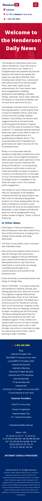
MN (30, 438)
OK (13, 444)
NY (35, 441)
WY (31, 447)
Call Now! (10, 10)
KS (9, 438)
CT (22, 436)
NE (18, 441)
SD (25, 444)
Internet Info (21, 385)
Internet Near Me (21, 378)
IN (6, 438)
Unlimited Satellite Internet (21, 425)
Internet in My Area (21, 368)
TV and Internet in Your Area (21, 392)
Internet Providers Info (21, 354)
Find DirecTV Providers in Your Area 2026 (21, 389)
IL (4, 438)
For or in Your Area (19, 14)
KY (11, 438)
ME (24, 438)
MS (38, 438)
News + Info (21, 432)
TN (28, 444)
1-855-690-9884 (13, 19)
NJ (24, 441)
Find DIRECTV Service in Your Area (21, 357)
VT (17, 447)
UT (11, 447)
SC (22, 444)
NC (11, 441)
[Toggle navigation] (35, 4)
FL (26, 436)
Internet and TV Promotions (21, 375)
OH (10, 444)
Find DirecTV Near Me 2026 (21, 371)
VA (14, 447)
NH (21, 441)
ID (34, 436)
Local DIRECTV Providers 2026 (21, 361)
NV (31, 441)
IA (32, 436)
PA (19, 444)
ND (14, 441)
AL (7, 436)
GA (29, 436)
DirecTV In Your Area (21, 404)
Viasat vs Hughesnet (21, 409)
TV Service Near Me (21, 382)
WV (27, 447)
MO (34, 438)
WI (24, 447)
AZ (13, 436)
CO (19, 436)
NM (27, 441)
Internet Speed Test (21, 413)
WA (20, 447)
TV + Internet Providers (21, 417)
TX (31, 444)
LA (13, 438)
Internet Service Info (21, 364)
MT (7, 441)
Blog (21, 350)
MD (20, 438)
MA (16, 438)
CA (16, 436)
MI (27, 438)
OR (16, 444)
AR (10, 436)
